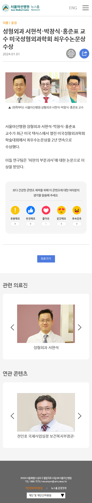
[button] (78, 329)
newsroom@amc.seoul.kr (54, 481)
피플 (5, 23)
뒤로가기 (46, 258)
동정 (14, 23)
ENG (73, 8)
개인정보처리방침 (34, 488)
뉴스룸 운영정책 (59, 488)
